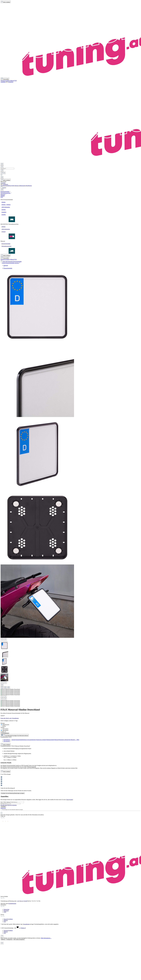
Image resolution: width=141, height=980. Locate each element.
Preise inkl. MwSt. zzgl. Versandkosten (10, 718)
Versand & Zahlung (5, 80)
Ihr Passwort (4, 803)
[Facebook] (2, 820)
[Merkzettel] (1, 175)
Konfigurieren (9, 939)
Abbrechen (3, 808)
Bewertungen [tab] (7, 741)
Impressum (6, 910)
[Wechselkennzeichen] (8, 238)
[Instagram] (4, 820)
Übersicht (3, 185)
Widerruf (12, 80)
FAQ (15, 80)
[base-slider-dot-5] (7, 641)
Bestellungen (29, 185)
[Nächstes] (5, 639)
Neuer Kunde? (69, 799)
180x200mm (5, 730)
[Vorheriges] (2, 639)
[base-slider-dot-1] (1, 641)
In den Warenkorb (5, 733)
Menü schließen (6, 2)
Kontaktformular (12, 903)
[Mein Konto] (2, 177)
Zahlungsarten (22, 185)
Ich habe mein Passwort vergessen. (9, 805)
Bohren (4, 726)
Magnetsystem (5, 724)
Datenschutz (6, 909)
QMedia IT (23, 928)
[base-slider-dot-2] (2, 641)
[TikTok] (9, 820)
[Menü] (2, 164)
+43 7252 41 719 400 (22, 901)
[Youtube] (7, 820)
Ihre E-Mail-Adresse (5, 802)
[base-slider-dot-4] (5, 641)
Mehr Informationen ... (46, 938)
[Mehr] (2, 189)
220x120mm (5, 729)
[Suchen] (2, 170)
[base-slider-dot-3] (4, 641)
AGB (5, 912)
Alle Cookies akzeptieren (19, 939)
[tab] (41, 739)
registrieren (10, 82)
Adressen (16, 185)
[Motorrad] (8, 253)
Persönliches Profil (9, 185)
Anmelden (3, 82)
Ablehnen (3, 939)
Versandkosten (26, 924)
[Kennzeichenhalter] (8, 221)
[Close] (2, 166)
